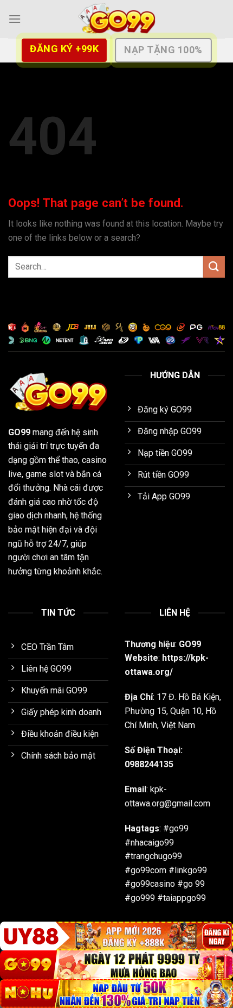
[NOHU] (116, 993)
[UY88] (116, 936)
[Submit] (214, 266)
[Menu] (14, 18)
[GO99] (116, 19)
